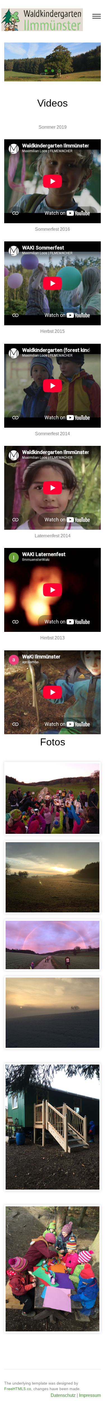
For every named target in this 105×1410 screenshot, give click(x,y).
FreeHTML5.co (17, 1389)
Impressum (90, 1395)
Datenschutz (63, 1395)
